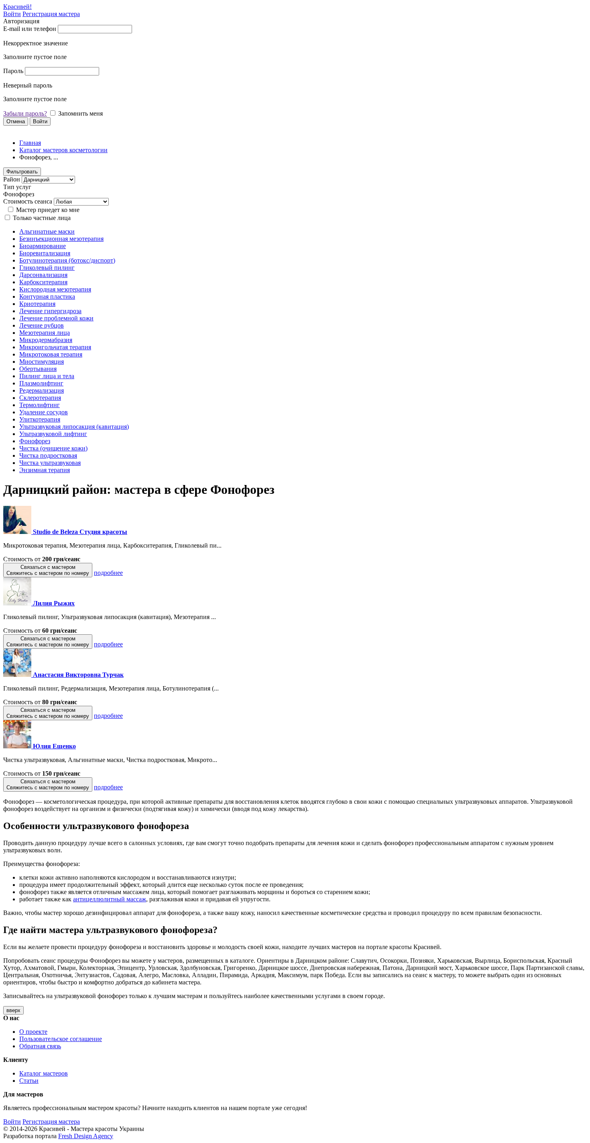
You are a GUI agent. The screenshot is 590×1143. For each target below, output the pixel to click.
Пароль (13, 70)
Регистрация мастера (51, 13)
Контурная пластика (47, 296)
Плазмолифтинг (41, 383)
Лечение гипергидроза (50, 311)
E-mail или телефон (29, 28)
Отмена (15, 121)
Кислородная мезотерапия (55, 289)
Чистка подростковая (48, 455)
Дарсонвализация (43, 274)
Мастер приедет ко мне (47, 209)
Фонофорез (34, 441)
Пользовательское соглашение (60, 1038)
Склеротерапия (40, 397)
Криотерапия (37, 303)
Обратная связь (40, 1046)
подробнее (108, 572)
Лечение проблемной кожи (56, 318)
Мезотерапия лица (44, 332)
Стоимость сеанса (27, 201)
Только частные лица (42, 217)
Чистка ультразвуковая (50, 462)
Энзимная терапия (44, 470)
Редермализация (41, 390)
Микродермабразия (45, 339)
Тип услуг (17, 186)
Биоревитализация (44, 253)
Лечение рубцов (41, 325)
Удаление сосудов (43, 412)
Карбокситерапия (43, 282)
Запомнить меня (80, 113)
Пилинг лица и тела (46, 376)
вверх (13, 1010)
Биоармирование (42, 245)
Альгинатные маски (47, 231)
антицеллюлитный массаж (109, 899)
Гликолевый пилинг (47, 267)
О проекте (33, 1031)
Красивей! (17, 6)
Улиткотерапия (39, 419)
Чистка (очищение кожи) (53, 448)
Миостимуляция (41, 361)
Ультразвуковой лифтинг (53, 433)
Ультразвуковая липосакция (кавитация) (74, 426)
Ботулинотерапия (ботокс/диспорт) (67, 260)
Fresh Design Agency (85, 1136)
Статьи (29, 1080)
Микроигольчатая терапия (55, 347)
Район (11, 179)
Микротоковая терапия (50, 354)
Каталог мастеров (43, 1073)
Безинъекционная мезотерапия (61, 238)
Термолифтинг (39, 404)
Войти (12, 13)
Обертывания (38, 368)
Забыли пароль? (25, 113)
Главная (30, 142)
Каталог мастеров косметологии (63, 150)
